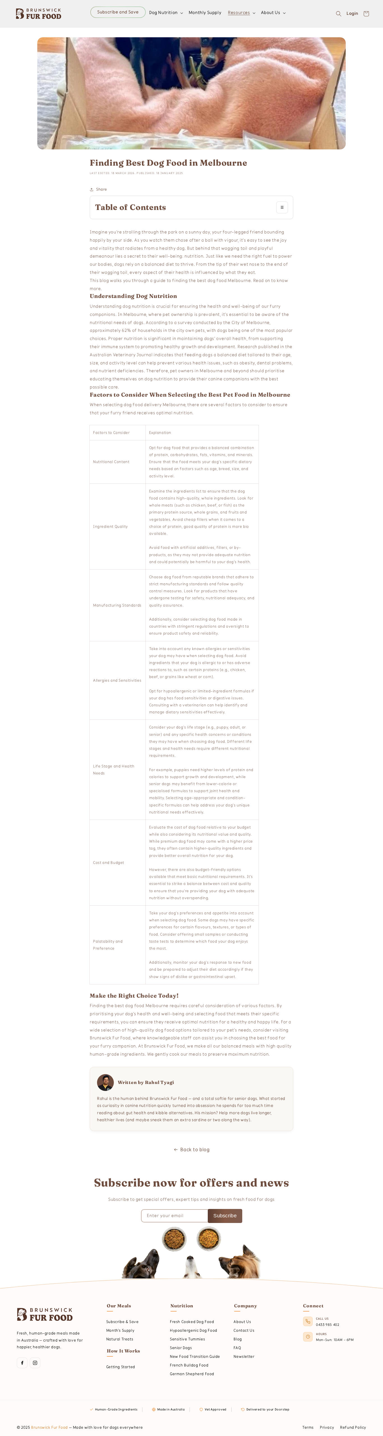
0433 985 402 (327, 1324)
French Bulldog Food (189, 1365)
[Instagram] (35, 1363)
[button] (165, 12)
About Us (242, 1321)
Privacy (327, 1427)
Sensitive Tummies (187, 1339)
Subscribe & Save (122, 1321)
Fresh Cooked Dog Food (192, 1321)
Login (352, 13)
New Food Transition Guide (195, 1356)
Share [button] (101, 189)
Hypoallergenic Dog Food (193, 1330)
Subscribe (225, 1215)
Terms (308, 1427)
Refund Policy (353, 1427)
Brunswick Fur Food (49, 1427)
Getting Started (120, 1367)
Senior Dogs (181, 1347)
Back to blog (194, 1149)
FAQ (237, 1347)
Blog (238, 1339)
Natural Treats (119, 1339)
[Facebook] (22, 1363)
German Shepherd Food (192, 1374)
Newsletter (244, 1356)
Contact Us (244, 1330)
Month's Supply (120, 1330)
